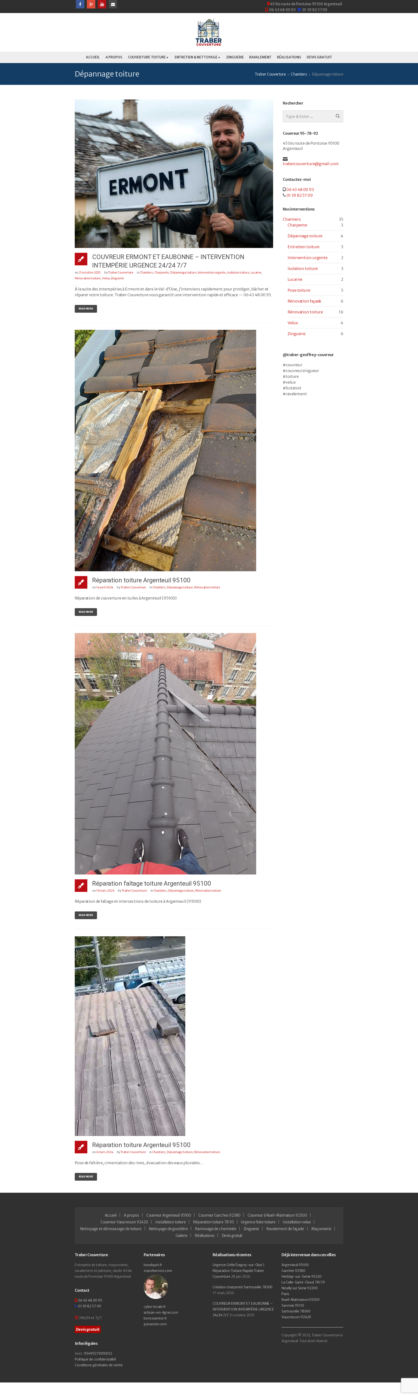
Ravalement (260, 57)
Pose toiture (299, 290)
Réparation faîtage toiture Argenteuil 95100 (151, 883)
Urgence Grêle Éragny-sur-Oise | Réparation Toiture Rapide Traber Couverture (238, 1271)
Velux (106, 278)
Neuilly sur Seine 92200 (300, 1288)
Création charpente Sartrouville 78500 (242, 1287)
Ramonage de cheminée (215, 1229)
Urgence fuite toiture (258, 1222)
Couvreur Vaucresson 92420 (124, 1222)
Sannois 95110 (293, 1305)
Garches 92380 (293, 1271)
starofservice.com (158, 1271)
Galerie (181, 1235)
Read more (86, 308)
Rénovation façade (304, 301)
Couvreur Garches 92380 (219, 1215)
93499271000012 (98, 1353)
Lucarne (256, 272)
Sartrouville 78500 (296, 1311)
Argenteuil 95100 (295, 1265)
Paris (285, 1294)
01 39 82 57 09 (315, 9)
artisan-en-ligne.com (161, 1312)
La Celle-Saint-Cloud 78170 (303, 1282)
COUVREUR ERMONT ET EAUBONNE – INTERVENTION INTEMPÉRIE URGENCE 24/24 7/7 (243, 1309)
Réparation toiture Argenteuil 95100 (141, 580)
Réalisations (289, 57)
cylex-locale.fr (155, 1306)
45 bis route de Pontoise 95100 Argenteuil (306, 4)
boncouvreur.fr (155, 1318)
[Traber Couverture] (208, 32)
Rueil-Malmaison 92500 (301, 1299)
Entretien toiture (304, 246)
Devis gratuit (319, 57)
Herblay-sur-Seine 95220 (301, 1276)
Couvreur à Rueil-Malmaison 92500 (277, 1215)
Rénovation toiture (88, 278)
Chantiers (146, 272)
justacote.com (155, 1324)
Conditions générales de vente (99, 1365)
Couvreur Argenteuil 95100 (168, 1215)
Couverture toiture (147, 57)
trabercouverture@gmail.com (310, 163)
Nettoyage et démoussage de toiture (111, 1229)
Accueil (93, 57)
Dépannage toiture (183, 272)
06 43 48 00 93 (282, 9)
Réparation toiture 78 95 (213, 1222)
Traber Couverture (120, 272)
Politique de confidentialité (95, 1359)
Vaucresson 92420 (296, 1317)
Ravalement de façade (285, 1229)
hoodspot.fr (153, 1265)
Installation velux (297, 1222)
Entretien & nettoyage (196, 57)
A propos (113, 57)
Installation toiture (170, 1222)
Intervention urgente (212, 272)
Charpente (161, 272)
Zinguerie (235, 57)
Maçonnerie (321, 1229)
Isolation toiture (238, 272)
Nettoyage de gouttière (168, 1229)
